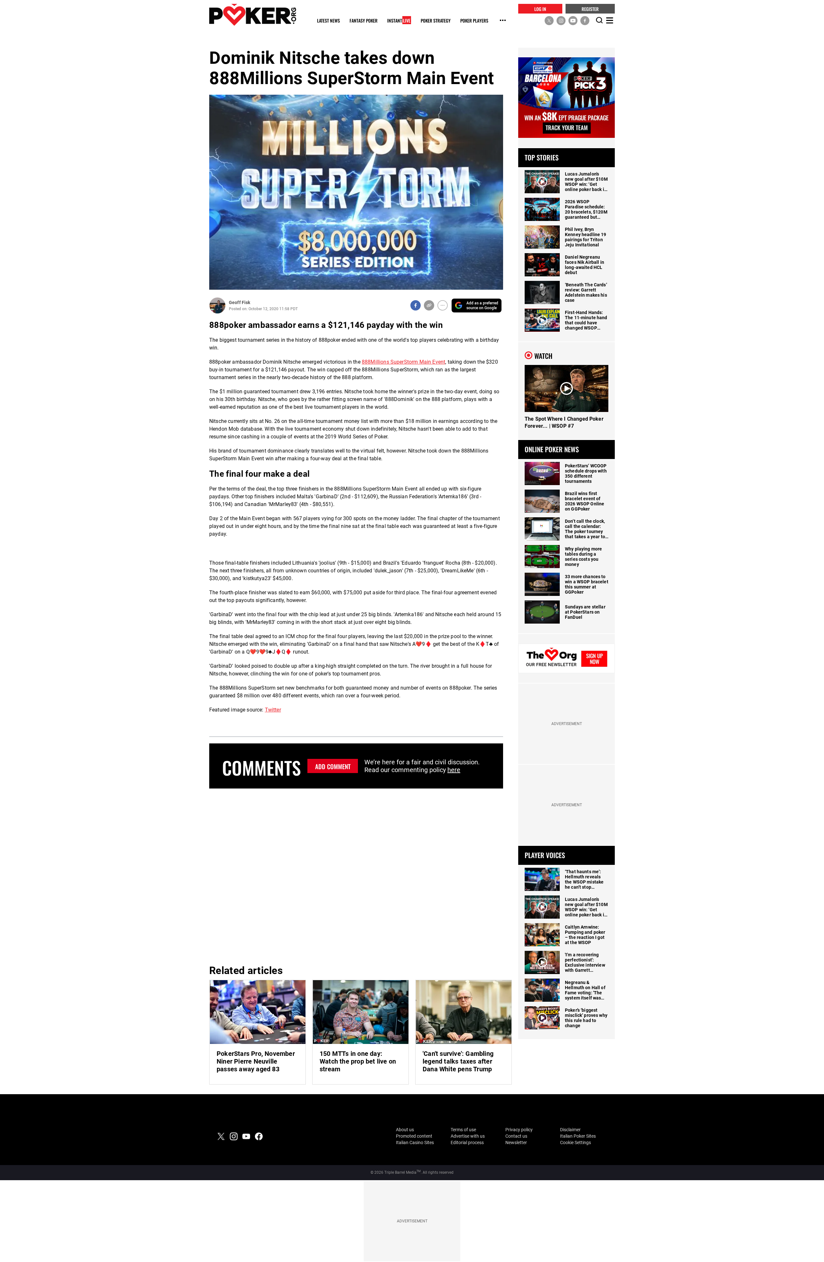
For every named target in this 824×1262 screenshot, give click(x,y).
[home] (252, 14)
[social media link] (549, 20)
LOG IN (540, 9)
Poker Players (474, 20)
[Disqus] (356, 875)
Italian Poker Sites (578, 1136)
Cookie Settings (575, 1142)
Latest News (328, 20)
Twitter (273, 710)
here (453, 770)
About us (405, 1129)
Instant (398, 20)
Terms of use (463, 1129)
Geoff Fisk (239, 302)
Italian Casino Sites (415, 1142)
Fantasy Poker (364, 20)
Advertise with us (468, 1136)
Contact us (516, 1136)
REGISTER (590, 9)
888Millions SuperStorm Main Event (403, 362)
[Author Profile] (217, 305)
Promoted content (414, 1136)
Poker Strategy (436, 20)
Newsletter (516, 1142)
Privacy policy (519, 1129)
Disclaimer (570, 1129)
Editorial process (467, 1142)
